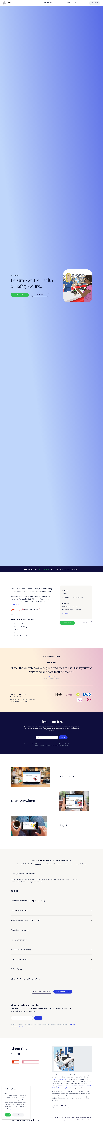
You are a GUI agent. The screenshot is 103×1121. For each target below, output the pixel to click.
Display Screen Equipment (23, 874)
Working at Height (19, 910)
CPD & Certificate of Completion (25, 979)
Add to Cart (19, 294)
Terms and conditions (44, 745)
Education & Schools (63, 1086)
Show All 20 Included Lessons (41, 991)
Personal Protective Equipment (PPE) (28, 901)
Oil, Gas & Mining (61, 1088)
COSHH (14, 891)
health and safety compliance (60, 1079)
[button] (48, 3)
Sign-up (63, 737)
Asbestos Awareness (20, 930)
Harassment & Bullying (21, 950)
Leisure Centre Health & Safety (36, 576)
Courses (22, 576)
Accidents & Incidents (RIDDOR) (25, 920)
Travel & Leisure (70, 1088)
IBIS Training (14, 576)
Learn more (40, 294)
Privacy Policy (54, 745)
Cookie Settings (18, 1115)
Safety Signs (16, 969)
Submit (38, 1018)
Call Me (84, 623)
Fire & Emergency (19, 940)
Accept (8, 1115)
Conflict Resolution (19, 959)
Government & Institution (77, 1086)
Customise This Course (63, 991)
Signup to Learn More (60, 1105)
